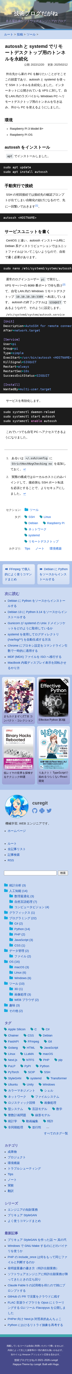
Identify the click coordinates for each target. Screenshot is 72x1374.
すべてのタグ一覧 (56, 1133)
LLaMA (29, 1054)
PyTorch (13, 1072)
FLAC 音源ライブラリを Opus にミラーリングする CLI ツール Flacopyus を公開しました (37, 1308)
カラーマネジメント (21, 1090)
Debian (33, 523)
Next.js (12, 1060)
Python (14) (22, 929)
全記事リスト (17, 849)
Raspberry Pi (55, 523)
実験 (11, 1185)
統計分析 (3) (17, 885)
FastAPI (13, 1041)
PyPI (27, 1066)
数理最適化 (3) (24, 896)
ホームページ (17, 830)
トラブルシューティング (24, 1168)
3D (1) (18, 989)
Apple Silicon (16, 1029)
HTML (31, 1047)
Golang (13, 1047)
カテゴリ (11, 1145)
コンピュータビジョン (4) (31, 907)
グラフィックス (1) (22, 912)
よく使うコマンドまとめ (24, 1221)
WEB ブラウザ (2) (26, 1000)
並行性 (36, 1127)
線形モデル (42, 1115)
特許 (50, 1121)
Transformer (59, 1078)
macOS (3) (21, 967)
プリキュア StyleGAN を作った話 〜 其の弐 (37, 1239)
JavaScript (51, 1047)
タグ (8, 1023)
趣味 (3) (14, 1005)
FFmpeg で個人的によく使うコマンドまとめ (18, 574)
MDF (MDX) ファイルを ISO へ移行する (35, 656)
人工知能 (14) (18, 891)
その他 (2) (16, 1011)
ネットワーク (37, 529)
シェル (48, 1090)
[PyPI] (42, 811)
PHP (46, 1060)
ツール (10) (16, 983)
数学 (59, 1109)
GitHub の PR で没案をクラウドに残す (34, 1296)
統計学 (12, 1121)
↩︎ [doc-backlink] (24, 469)
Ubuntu (13, 1084)
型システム (15, 1109)
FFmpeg (33, 1041)
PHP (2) (19, 934)
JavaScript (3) (23, 940)
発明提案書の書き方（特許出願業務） (33, 1268)
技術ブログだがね (36, 13)
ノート (39, 548)
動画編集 (32, 1121)
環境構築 (56, 548)
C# (48, 1029)
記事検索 (14, 854)
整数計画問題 (17, 1115)
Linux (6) (20, 972)
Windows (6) (22, 978)
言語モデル (39, 1109)
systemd (34, 535)
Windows (49, 1084)
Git (50, 1041)
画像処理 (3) (22, 994)
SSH (31, 517)
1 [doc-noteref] (36, 205)
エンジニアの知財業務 (23, 1209)
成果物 (12, 1151)
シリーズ (11, 1203)
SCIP (31, 1072)
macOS (48, 1054)
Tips (27, 548)
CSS (31, 1035)
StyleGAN (14, 1078)
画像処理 (50, 1102)
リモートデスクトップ (43, 541)
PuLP (11, 1066)
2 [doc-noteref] (64, 284)
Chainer (13, 1035)
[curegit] (17, 806)
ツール (34, 510)
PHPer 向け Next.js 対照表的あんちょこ (34, 1319)
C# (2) (18, 923)
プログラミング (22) (23, 918)
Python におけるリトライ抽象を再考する (35, 1325)
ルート (8, 34)
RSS (11, 860)
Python (44, 1066)
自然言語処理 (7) (25, 901)
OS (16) (14, 961)
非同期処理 (15, 1127)
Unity (30, 1084)
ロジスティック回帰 (21, 1102)
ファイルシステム (47, 1096)
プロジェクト (17, 1157)
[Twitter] (49, 811)
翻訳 (11, 1191)
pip (60, 1060)
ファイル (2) (22, 956)
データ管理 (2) (19, 950)
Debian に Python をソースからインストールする (54, 574)
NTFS (30, 1060)
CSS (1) (19, 945)
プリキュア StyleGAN (22, 1215)
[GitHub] (34, 811)
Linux (47, 517)
